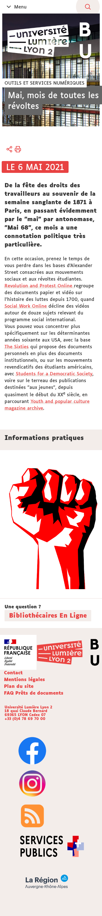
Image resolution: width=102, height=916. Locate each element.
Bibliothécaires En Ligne (48, 615)
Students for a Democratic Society (54, 373)
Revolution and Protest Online (39, 286)
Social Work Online (26, 306)
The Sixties (17, 346)
